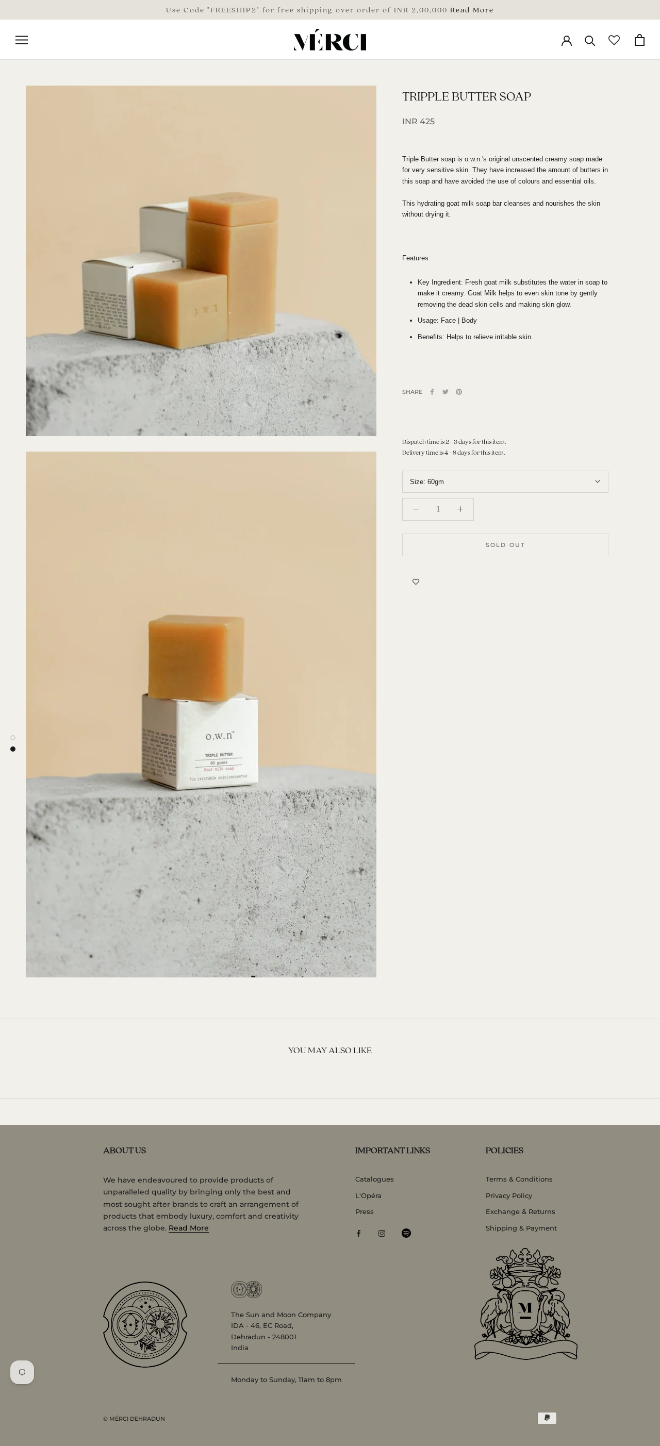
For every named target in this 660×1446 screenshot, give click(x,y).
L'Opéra (368, 1195)
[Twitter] (445, 392)
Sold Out (505, 545)
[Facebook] (432, 392)
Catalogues (374, 1179)
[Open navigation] (21, 40)
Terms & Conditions (519, 1179)
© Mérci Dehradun (134, 1418)
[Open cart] (640, 40)
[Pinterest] (459, 392)
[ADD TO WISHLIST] (416, 582)
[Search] (590, 40)
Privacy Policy (509, 1195)
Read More (472, 9)
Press (364, 1211)
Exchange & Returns (520, 1211)
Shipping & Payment (521, 1228)
